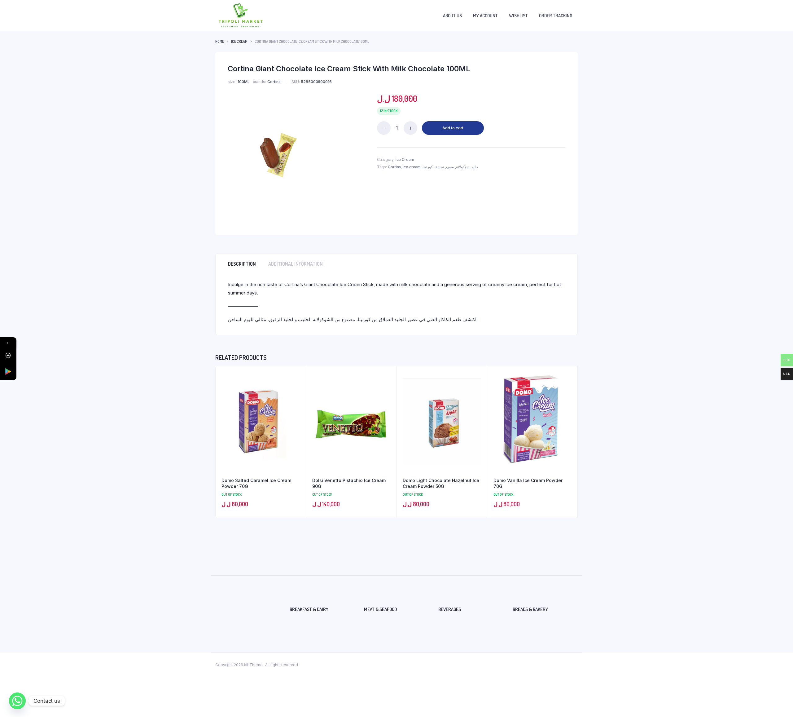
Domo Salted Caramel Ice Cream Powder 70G (256, 483)
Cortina (394, 167)
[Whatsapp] (17, 701)
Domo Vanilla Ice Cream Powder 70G (528, 483)
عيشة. (439, 167)
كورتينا (428, 167)
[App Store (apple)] (8, 355)
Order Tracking (555, 16)
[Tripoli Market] (240, 15)
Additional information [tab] (295, 264)
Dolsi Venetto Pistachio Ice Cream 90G (349, 483)
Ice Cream (239, 41)
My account (485, 16)
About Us (452, 16)
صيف (450, 167)
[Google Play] (8, 372)
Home (219, 41)
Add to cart (452, 127)
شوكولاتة (463, 167)
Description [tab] (242, 264)
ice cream (412, 167)
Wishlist (518, 16)
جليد (474, 167)
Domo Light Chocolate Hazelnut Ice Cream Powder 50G (441, 483)
